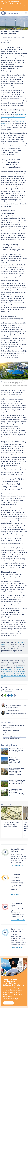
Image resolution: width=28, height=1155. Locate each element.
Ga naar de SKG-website (18, 920)
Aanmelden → (8, 1003)
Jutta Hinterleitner (19, 38)
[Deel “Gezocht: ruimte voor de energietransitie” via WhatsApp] (5, 695)
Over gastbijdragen (16, 865)
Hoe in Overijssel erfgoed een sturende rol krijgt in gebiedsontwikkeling (17, 781)
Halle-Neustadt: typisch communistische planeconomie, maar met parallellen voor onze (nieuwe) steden (16, 771)
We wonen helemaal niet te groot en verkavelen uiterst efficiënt (16, 750)
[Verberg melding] (24, 5)
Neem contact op (16, 947)
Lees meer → (6, 8)
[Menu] (25, 13)
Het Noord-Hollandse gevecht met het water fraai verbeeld (11, 824)
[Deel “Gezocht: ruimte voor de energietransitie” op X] (2, 695)
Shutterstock (23, 385)
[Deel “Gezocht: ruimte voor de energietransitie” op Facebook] (8, 695)
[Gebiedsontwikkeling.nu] (11, 13)
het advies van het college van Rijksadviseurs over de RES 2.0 (13, 676)
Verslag (3, 47)
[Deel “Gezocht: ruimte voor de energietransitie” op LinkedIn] (11, 695)
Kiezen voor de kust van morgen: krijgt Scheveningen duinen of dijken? (15, 760)
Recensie (5, 834)
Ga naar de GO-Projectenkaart (15, 893)
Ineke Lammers (7, 38)
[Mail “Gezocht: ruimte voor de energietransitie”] (15, 695)
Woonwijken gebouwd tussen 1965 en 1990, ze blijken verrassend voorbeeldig (16, 791)
